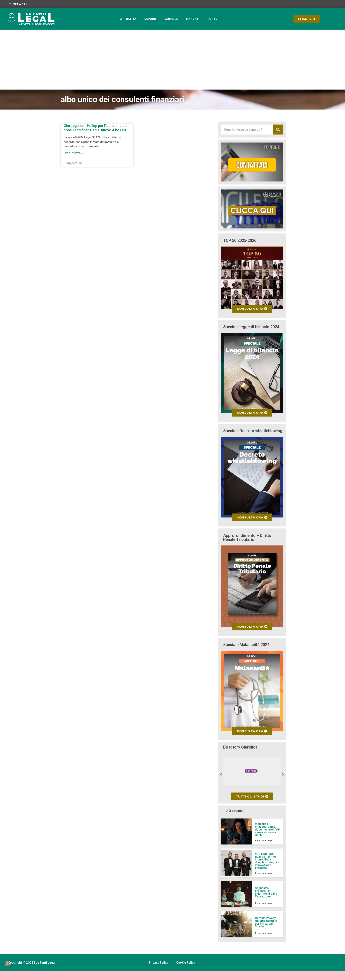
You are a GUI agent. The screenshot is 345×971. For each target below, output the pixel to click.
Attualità (128, 18)
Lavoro (150, 18)
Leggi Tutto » (73, 153)
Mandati (192, 18)
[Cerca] (278, 130)
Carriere (171, 18)
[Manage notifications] (7, 964)
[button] (221, 775)
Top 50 (212, 18)
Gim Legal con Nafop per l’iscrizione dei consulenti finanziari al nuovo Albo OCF (95, 128)
